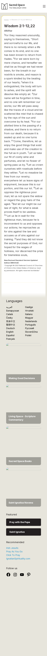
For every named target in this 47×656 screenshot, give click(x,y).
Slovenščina (31, 331)
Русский (29, 328)
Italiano (29, 314)
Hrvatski (29, 310)
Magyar (29, 317)
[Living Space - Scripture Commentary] (23, 404)
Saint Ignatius (17, 532)
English (10, 331)
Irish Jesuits (12, 548)
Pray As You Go (14, 551)
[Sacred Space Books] (23, 445)
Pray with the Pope (19, 522)
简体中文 (10, 321)
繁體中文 (10, 324)
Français (10, 339)
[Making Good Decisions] (23, 362)
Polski (28, 335)
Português (30, 324)
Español (10, 335)
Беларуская (12, 310)
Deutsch (10, 328)
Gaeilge (29, 307)
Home (6, 20)
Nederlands (31, 321)
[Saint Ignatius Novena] (23, 487)
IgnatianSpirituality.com (18, 558)
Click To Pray (13, 555)
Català (9, 314)
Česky (9, 317)
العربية (9, 307)
